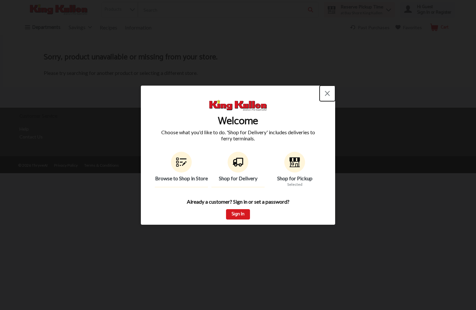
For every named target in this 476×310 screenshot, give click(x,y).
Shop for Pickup (294, 178)
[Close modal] (327, 93)
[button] (181, 169)
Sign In (238, 214)
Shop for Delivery (238, 178)
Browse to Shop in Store (181, 178)
